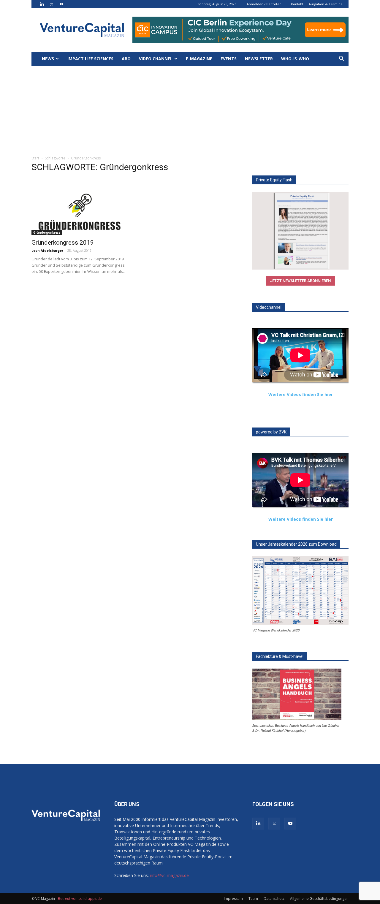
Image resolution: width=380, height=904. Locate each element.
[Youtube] (61, 4)
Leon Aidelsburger (47, 250)
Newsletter (259, 58)
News (48, 58)
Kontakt (297, 4)
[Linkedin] (41, 4)
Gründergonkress (47, 232)
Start (35, 158)
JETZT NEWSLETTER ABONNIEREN (300, 280)
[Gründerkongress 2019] (79, 211)
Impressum (233, 898)
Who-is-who (295, 58)
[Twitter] (51, 4)
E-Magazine (199, 58)
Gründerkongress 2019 (62, 242)
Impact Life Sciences (90, 58)
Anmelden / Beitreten (264, 4)
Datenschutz (274, 898)
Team (253, 898)
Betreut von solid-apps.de (80, 898)
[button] (341, 59)
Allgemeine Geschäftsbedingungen (319, 898)
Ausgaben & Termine (326, 4)
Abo (126, 58)
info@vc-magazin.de (169, 875)
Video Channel (155, 58)
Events (229, 58)
